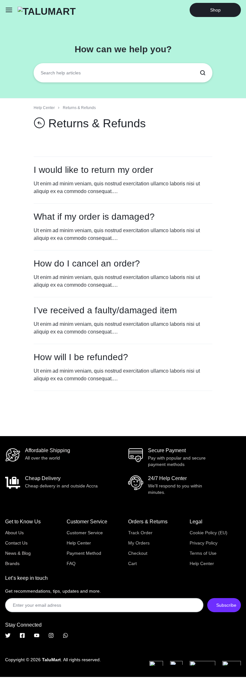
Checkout (137, 553)
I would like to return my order (93, 170)
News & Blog (18, 553)
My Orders (139, 542)
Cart (132, 563)
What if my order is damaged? (94, 217)
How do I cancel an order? (87, 263)
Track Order (140, 532)
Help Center (79, 542)
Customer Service (85, 532)
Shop (215, 10)
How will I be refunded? (81, 357)
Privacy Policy (203, 542)
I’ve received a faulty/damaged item (105, 310)
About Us (14, 532)
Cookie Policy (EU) (208, 532)
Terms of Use (203, 553)
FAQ (71, 563)
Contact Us (16, 542)
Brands (12, 563)
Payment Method (84, 553)
